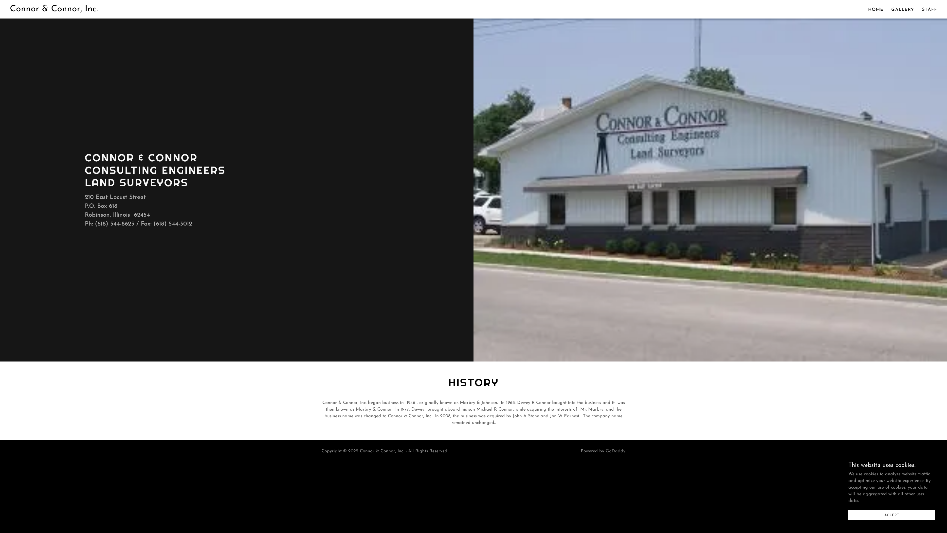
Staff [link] (929, 10)
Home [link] (876, 10)
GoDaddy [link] (615, 451)
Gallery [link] (902, 10)
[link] (54, 10)
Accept (891, 515)
